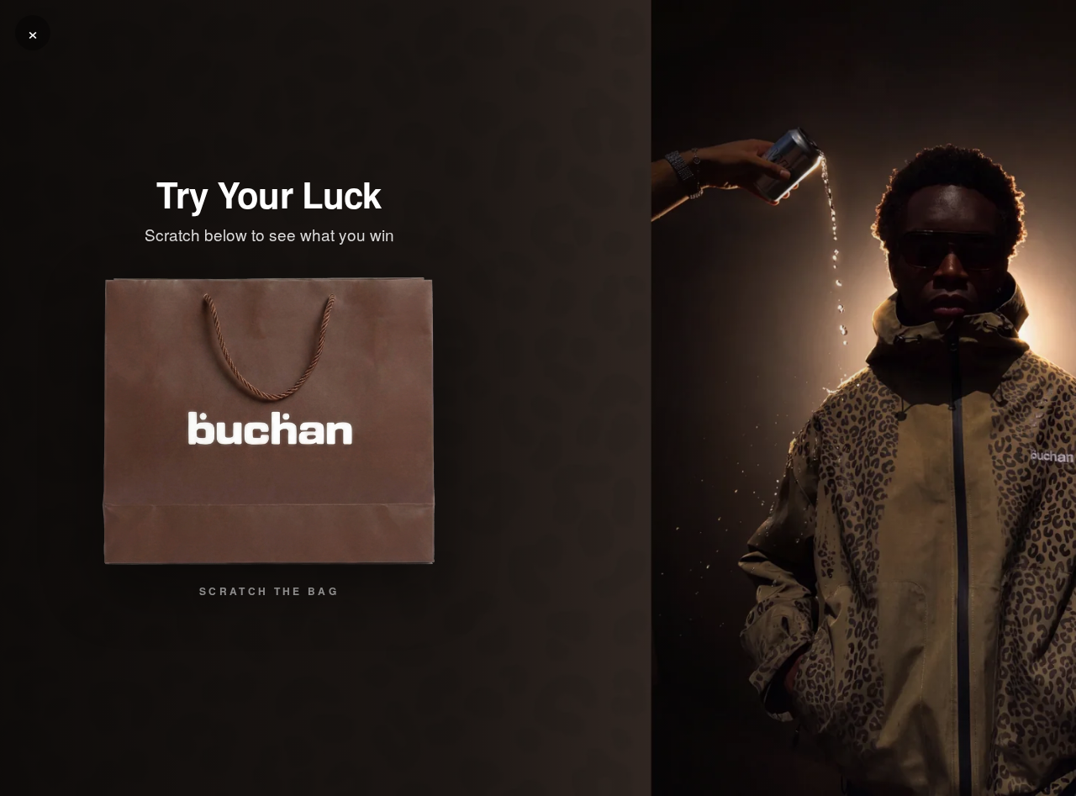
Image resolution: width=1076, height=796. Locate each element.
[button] (269, 422)
